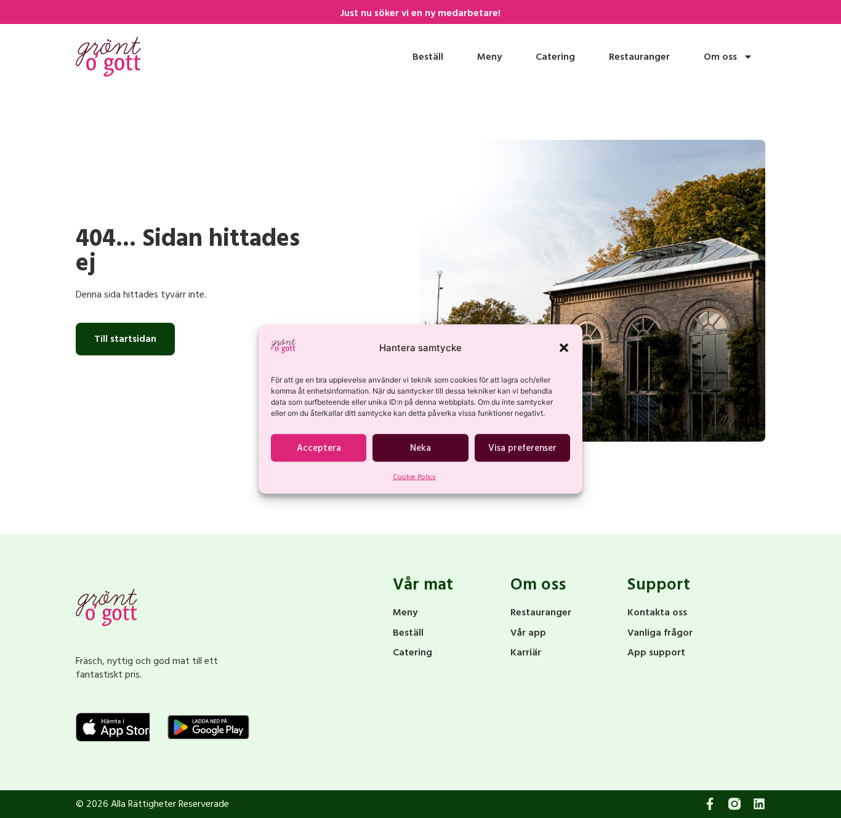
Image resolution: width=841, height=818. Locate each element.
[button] (564, 348)
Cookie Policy (414, 477)
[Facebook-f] (710, 804)
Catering (555, 56)
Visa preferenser (522, 448)
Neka (420, 448)
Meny (489, 56)
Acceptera (319, 448)
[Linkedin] (759, 804)
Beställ (427, 56)
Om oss (720, 56)
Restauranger (639, 56)
